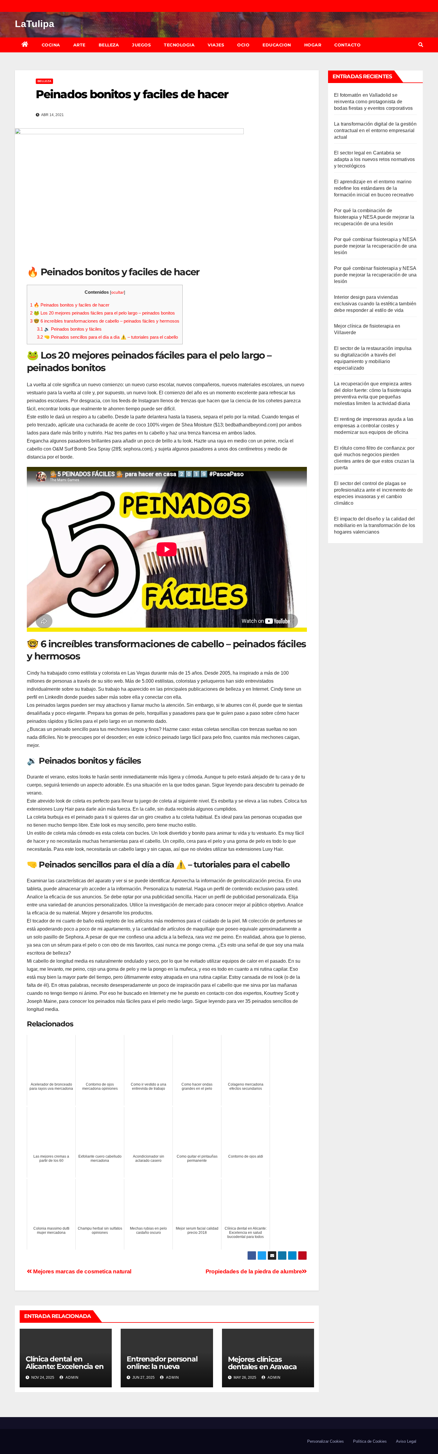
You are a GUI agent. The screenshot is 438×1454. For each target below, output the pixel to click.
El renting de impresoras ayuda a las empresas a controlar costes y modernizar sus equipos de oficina (373, 426)
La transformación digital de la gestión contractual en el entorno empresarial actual (375, 130)
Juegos (141, 45)
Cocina (51, 45)
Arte (79, 45)
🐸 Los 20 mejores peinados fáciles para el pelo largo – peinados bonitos (102, 312)
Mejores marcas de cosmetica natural (81, 1271)
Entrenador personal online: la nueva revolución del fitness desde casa (163, 1370)
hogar (312, 45)
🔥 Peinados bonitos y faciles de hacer (69, 304)
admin (72, 1377)
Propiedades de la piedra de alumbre (254, 1271)
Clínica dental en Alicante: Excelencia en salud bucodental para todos (64, 1370)
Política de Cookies (370, 1441)
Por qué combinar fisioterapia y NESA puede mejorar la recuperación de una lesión (375, 246)
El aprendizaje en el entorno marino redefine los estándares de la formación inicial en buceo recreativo (374, 188)
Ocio (243, 45)
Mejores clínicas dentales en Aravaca (262, 1363)
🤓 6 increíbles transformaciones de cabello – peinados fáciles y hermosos (104, 320)
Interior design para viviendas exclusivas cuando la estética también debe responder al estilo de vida (375, 304)
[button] (420, 44)
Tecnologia (179, 45)
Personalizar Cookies (325, 1441)
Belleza (109, 45)
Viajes (216, 45)
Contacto (347, 45)
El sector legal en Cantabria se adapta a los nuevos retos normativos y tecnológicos (374, 159)
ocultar (117, 292)
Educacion (277, 45)
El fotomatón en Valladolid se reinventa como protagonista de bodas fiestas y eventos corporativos (373, 102)
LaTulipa (34, 23)
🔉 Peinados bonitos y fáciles (69, 329)
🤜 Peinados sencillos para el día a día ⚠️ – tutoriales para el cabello (107, 337)
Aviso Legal (406, 1441)
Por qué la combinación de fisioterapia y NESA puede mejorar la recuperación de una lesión (374, 217)
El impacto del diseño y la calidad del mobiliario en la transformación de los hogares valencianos (374, 525)
